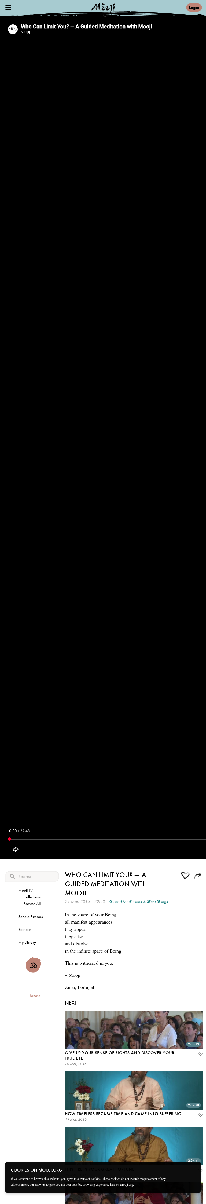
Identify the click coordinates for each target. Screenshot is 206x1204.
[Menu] (8, 7)
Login (194, 7)
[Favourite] (200, 1054)
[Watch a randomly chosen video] (33, 971)
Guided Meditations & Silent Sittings (138, 901)
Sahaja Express (30, 916)
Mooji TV (25, 890)
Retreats (24, 929)
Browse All (32, 903)
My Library (27, 942)
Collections (32, 897)
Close (193, 1170)
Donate (34, 995)
